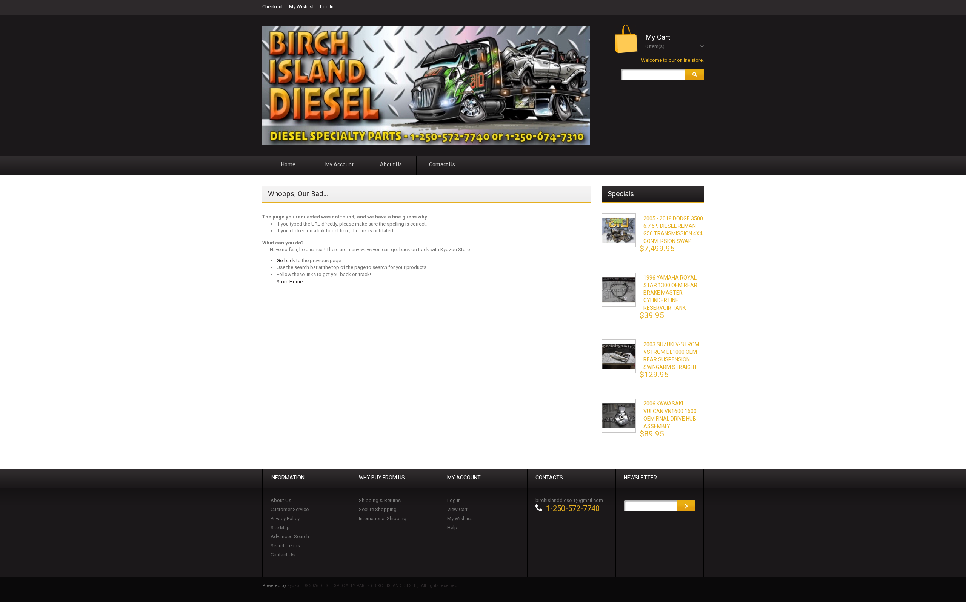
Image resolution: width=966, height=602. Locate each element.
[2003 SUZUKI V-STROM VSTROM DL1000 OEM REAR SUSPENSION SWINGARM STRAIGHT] (619, 356)
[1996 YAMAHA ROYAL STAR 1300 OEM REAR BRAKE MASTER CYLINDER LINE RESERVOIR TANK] (619, 290)
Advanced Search (290, 536)
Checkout (272, 6)
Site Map (280, 527)
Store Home (290, 281)
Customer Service (290, 509)
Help (452, 527)
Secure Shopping (378, 509)
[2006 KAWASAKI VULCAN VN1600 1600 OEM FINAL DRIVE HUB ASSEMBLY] (619, 416)
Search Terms (285, 545)
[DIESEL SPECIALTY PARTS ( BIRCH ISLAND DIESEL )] (426, 85)
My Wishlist (301, 6)
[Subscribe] (686, 505)
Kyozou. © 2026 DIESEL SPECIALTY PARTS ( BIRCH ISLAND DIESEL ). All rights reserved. (372, 585)
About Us (281, 500)
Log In (327, 6)
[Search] (694, 74)
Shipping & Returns (380, 500)
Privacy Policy (285, 518)
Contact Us (283, 554)
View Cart (457, 509)
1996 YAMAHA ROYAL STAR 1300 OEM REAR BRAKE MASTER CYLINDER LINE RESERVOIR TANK (670, 293)
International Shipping (382, 518)
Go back (286, 260)
